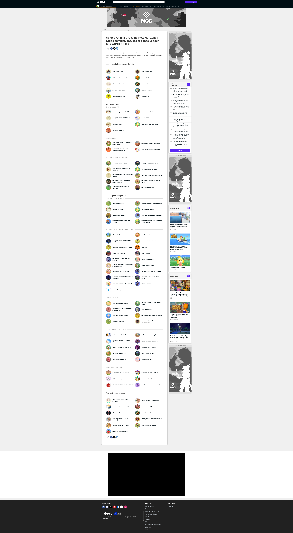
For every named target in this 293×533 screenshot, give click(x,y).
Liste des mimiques (118, 379)
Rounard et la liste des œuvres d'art (151, 77)
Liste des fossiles (146, 309)
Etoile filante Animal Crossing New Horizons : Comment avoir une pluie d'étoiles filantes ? (180, 337)
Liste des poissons (117, 71)
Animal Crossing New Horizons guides (130, 30)
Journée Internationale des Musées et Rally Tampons (122, 265)
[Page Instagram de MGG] (125, 507)
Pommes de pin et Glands (148, 241)
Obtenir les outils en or (119, 96)
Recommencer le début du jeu (150, 112)
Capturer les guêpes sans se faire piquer (151, 303)
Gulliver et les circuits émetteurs (121, 335)
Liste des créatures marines (120, 315)
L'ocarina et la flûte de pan (149, 406)
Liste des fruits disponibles (120, 303)
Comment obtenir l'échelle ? (120, 163)
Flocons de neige (146, 283)
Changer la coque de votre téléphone (120, 400)
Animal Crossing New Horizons (113, 30)
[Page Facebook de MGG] (103, 507)
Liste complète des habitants (120, 77)
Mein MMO (171, 506)
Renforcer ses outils (118, 130)
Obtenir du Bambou (118, 235)
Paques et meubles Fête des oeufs (122, 283)
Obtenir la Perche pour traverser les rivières (122, 175)
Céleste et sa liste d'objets (148, 347)
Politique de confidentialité (153, 524)
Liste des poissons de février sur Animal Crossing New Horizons (181, 130)
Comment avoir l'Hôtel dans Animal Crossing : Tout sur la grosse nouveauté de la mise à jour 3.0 (180, 143)
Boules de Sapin (117, 290)
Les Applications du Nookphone (150, 400)
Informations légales (151, 514)
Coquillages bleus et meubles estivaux (121, 259)
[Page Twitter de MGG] (110, 507)
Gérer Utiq (148, 527)
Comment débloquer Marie (149, 169)
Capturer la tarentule (147, 320)
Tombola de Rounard (118, 253)
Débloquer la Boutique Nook (149, 163)
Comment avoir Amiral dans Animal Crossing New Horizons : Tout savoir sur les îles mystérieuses (179, 248)
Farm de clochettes (147, 84)
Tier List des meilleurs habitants (150, 149)
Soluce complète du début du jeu (122, 112)
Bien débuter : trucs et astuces (150, 124)
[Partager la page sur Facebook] (111, 48)
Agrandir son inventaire (119, 90)
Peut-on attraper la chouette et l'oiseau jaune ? (121, 419)
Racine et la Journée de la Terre (121, 347)
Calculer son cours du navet (120, 425)
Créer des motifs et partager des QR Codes (122, 385)
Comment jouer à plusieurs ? (120, 372)
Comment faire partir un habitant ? (151, 143)
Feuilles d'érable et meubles (149, 235)
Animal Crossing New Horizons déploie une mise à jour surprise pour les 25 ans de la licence (181, 90)
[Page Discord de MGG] (107, 507)
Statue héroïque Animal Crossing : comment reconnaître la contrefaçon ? (181, 119)
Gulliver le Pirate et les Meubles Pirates (121, 341)
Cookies (147, 519)
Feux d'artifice (145, 253)
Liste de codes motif (118, 84)
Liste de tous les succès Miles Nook (151, 215)
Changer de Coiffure (118, 209)
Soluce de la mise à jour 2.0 (120, 431)
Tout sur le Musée (146, 90)
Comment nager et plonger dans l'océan (121, 221)
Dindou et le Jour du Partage (120, 271)
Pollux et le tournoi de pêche (149, 335)
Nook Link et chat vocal (148, 379)
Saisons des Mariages (147, 259)
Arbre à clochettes (146, 413)
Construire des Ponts (147, 187)
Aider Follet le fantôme (147, 353)
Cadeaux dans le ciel (118, 203)
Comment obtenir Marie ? (177, 267)
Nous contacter (149, 506)
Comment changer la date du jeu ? (151, 372)
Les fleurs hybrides (118, 321)
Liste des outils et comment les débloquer (121, 169)
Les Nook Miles (145, 118)
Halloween (144, 247)
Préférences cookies (151, 522)
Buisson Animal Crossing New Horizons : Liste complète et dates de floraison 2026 (180, 113)
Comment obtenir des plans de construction (121, 118)
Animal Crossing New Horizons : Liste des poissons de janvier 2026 (179, 226)
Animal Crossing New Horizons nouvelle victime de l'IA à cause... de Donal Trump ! (180, 102)
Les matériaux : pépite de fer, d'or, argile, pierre (122, 309)
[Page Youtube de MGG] (114, 507)
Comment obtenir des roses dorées (151, 315)
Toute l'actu (180, 150)
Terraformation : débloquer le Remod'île (120, 187)
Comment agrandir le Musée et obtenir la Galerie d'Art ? (121, 181)
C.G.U (147, 516)
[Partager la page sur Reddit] (117, 48)
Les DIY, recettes (117, 124)
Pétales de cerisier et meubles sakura (150, 277)
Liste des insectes (146, 71)
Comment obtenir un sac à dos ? (121, 406)
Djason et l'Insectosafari (119, 359)
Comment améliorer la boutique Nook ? (150, 181)
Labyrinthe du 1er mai (147, 265)
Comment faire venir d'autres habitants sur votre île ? (120, 149)
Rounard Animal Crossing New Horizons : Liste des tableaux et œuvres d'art (179, 316)
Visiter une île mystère (118, 215)
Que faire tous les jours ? (148, 425)
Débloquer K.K (145, 96)
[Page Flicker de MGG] (121, 507)
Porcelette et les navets (119, 353)
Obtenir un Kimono (117, 413)
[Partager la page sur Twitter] (114, 48)
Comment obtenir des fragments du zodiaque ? (122, 277)
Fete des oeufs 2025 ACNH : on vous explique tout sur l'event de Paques (181, 96)
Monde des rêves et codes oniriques (151, 385)
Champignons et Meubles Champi (122, 247)
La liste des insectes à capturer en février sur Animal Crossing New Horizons (180, 125)
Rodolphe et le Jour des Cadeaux (151, 271)
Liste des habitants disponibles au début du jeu (122, 143)
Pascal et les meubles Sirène (149, 341)
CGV (146, 529)
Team (146, 509)
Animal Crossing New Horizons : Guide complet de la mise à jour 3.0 (181, 108)
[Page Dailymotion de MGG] (118, 507)
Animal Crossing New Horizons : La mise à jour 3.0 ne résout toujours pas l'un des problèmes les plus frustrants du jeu (181, 136)
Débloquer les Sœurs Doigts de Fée (151, 175)
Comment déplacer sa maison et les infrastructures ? (151, 221)
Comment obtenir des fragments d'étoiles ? (121, 241)
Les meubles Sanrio (147, 359)
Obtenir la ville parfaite (147, 209)
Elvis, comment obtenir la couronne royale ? (151, 419)
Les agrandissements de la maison (151, 203)
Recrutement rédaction (152, 511)
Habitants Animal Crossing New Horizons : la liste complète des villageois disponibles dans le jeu (179, 294)
